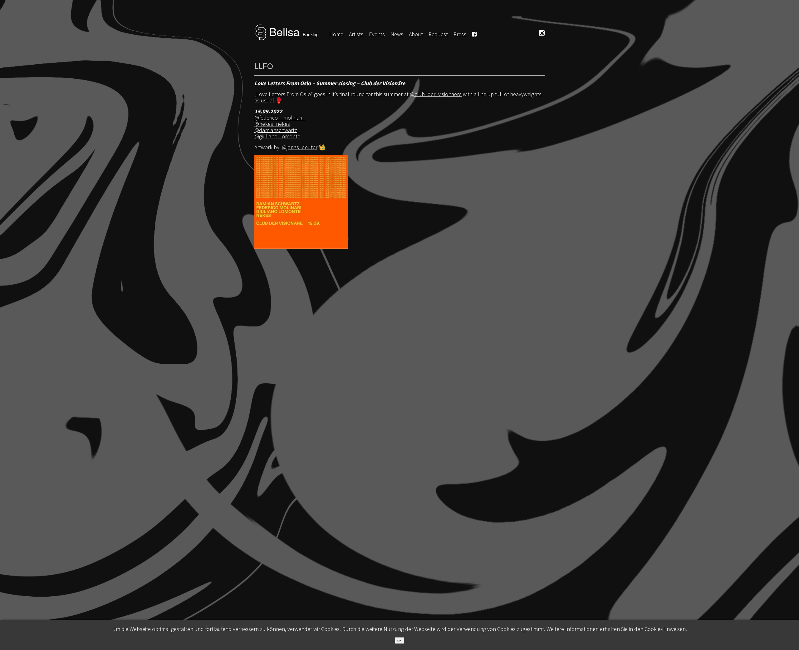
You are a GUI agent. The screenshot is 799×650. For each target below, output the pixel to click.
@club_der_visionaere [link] (436, 94)
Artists (356, 34)
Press (459, 34)
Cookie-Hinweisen (665, 629)
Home (336, 34)
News (396, 34)
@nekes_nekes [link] (272, 123)
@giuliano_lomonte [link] (277, 136)
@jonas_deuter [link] (299, 147)
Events (377, 34)
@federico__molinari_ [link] (279, 117)
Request (438, 34)
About (416, 34)
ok (399, 640)
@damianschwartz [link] (275, 130)
